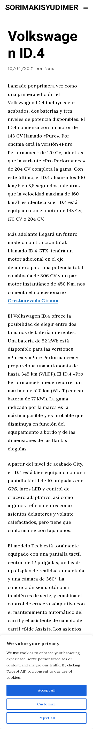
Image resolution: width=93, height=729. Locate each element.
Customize (46, 704)
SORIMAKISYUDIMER (41, 7)
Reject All (46, 718)
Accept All (46, 690)
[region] (46, 682)
